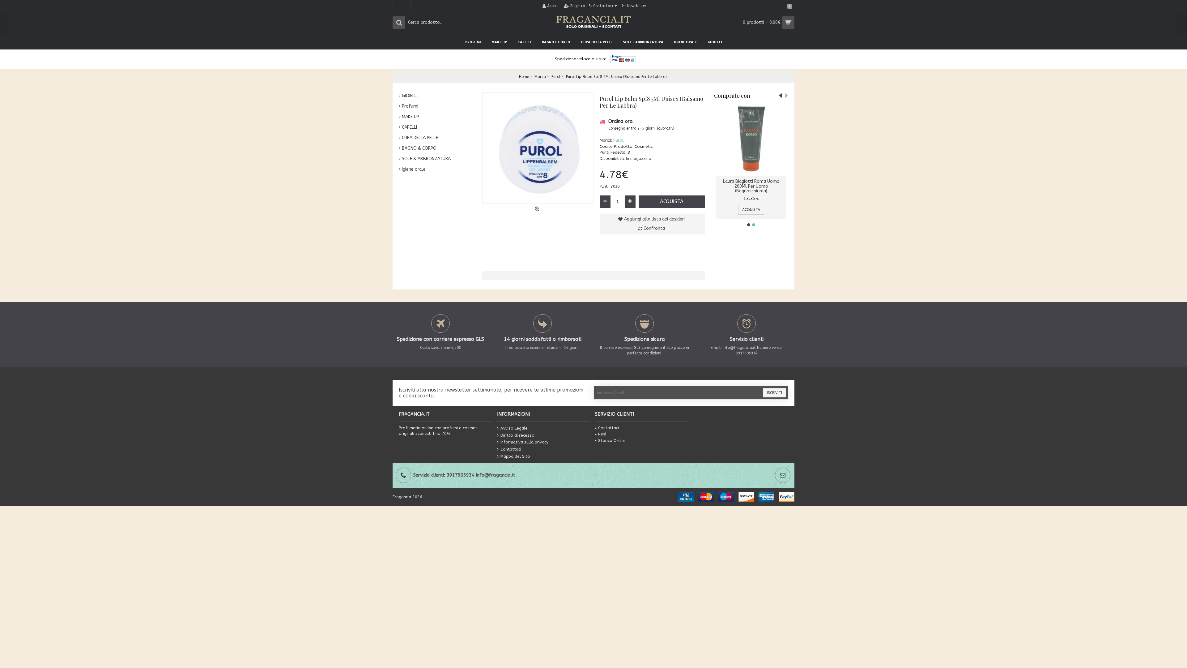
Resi (602, 434)
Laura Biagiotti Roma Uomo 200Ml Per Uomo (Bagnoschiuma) (751, 186)
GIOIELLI (410, 95)
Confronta (654, 228)
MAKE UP (410, 116)
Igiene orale (414, 169)
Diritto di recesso (517, 435)
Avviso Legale (514, 428)
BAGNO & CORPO (419, 148)
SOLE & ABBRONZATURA (426, 158)
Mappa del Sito (515, 456)
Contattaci (510, 449)
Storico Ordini (611, 440)
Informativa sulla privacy (524, 442)
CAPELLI (409, 127)
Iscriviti (774, 393)
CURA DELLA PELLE (420, 137)
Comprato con (732, 95)
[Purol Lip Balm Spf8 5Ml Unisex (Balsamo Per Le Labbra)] (538, 148)
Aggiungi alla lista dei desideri (654, 219)
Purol (618, 140)
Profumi (410, 106)
